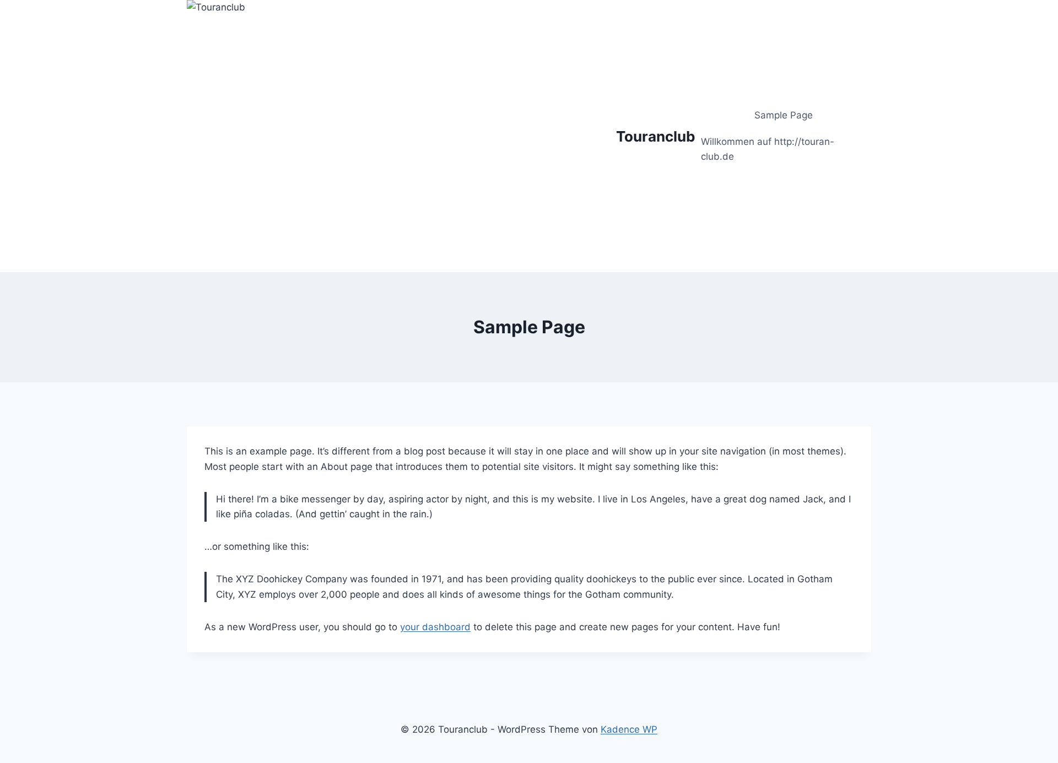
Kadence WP (629, 729)
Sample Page (783, 115)
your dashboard (435, 626)
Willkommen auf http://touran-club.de (767, 149)
